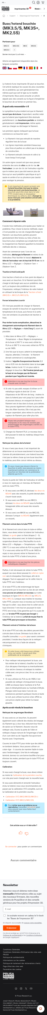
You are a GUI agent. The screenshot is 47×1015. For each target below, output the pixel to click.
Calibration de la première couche (27, 775)
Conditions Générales (11, 949)
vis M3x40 (25, 515)
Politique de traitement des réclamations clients (21, 963)
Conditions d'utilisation (34, 935)
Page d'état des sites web (13, 966)
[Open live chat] (40, 1009)
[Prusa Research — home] (5, 8)
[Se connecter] (38, 2)
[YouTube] (31, 989)
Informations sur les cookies (14, 960)
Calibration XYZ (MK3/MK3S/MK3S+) (22, 796)
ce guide (13, 535)
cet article (31, 807)
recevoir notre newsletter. (33, 923)
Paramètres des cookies (12, 969)
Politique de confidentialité (12, 935)
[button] (5, 68)
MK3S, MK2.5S (25, 596)
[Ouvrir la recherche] (34, 2)
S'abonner (11, 928)
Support (12, 16)
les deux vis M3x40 (21, 503)
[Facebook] (16, 989)
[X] (26, 989)
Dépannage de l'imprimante (29, 16)
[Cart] (42, 2)
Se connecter (11, 846)
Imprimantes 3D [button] (23, 8)
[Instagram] (21, 989)
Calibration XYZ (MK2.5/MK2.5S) (20, 800)
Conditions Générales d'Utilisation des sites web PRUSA (22, 953)
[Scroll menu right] (44, 8)
